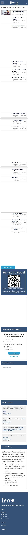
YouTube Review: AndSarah (18, 113)
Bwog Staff (15, 20)
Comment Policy (4, 518)
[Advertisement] (14, 46)
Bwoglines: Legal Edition (18, 11)
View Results (14, 356)
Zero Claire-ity (7, 342)
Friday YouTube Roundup (18, 127)
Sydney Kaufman (17, 12)
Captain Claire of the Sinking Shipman (13, 344)
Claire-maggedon (8, 349)
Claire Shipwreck (8, 346)
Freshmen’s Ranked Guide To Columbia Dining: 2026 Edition (12, 429)
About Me (3, 525)
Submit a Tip (4, 514)
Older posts (8, 267)
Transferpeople (7, 413)
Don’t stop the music (17, 162)
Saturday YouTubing (17, 213)
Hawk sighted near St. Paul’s (19, 77)
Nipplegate (15, 177)
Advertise (3, 512)
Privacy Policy (4, 516)
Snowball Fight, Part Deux (18, 26)
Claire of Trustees (8, 339)
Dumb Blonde (7, 367)
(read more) (20, 427)
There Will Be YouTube (17, 120)
